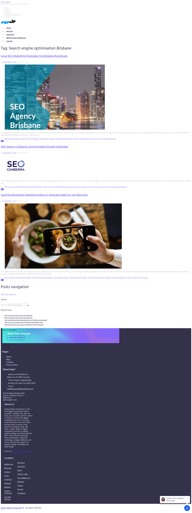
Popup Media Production (11, 508)
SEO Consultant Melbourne (118, 187)
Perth (6, 476)
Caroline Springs (7, 498)
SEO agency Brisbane (85, 139)
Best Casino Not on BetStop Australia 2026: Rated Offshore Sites (24, 322)
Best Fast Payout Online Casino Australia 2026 (18, 315)
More (2, 141)
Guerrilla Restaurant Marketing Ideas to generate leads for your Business (44, 195)
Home (8, 28)
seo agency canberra (87, 187)
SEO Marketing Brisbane (108, 139)
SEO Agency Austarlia (73, 187)
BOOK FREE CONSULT (16, 337)
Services (9, 31)
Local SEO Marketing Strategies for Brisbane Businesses (34, 56)
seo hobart (96, 139)
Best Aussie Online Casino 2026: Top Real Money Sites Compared (24, 325)
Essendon (21, 466)
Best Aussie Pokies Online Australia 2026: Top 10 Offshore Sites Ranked (26, 320)
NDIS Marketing (34, 139)
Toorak (20, 485)
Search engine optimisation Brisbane (67, 139)
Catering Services (9, 277)
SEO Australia (143, 277)
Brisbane (7, 468)
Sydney (7, 472)
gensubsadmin (7, 62)
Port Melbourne (23, 478)
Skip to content (5, 2)
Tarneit (20, 489)
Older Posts (8, 294)
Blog (14, 62)
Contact (9, 41)
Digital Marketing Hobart (11, 139)
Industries (10, 34)
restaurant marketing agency (78, 277)
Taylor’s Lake (22, 474)
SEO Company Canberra (101, 187)
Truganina (21, 493)
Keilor (19, 470)
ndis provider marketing (61, 277)
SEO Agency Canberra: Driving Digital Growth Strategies (34, 147)
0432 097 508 (26, 380)
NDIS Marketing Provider (47, 139)
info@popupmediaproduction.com (20, 389)
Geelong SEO (24, 139)
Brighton (20, 482)
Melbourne (8, 464)
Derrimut (21, 463)
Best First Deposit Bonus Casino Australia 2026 (18, 318)
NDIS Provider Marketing (16, 38)
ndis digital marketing (19, 187)
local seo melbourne (47, 277)
